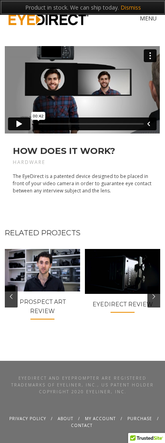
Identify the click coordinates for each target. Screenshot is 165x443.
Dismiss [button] (131, 7)
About (65, 418)
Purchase (139, 418)
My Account (100, 418)
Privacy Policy (27, 418)
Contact (82, 425)
